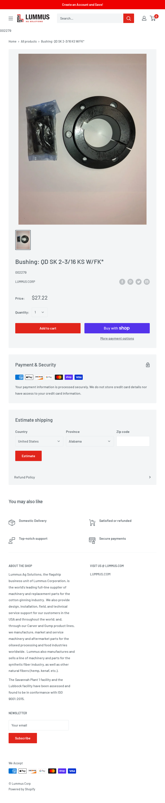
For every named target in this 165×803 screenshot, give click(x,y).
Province (73, 431)
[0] (153, 18)
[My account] (144, 18)
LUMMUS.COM (100, 574)
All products (29, 41)
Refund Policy (24, 477)
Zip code (123, 431)
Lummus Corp (25, 282)
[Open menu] (11, 18)
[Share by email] (147, 281)
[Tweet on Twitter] (139, 281)
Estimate (28, 456)
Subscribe (23, 738)
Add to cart (48, 328)
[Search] (128, 18)
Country (21, 431)
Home (13, 41)
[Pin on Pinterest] (130, 281)
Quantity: (22, 312)
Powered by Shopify (22, 789)
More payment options (117, 338)
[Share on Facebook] (122, 281)
